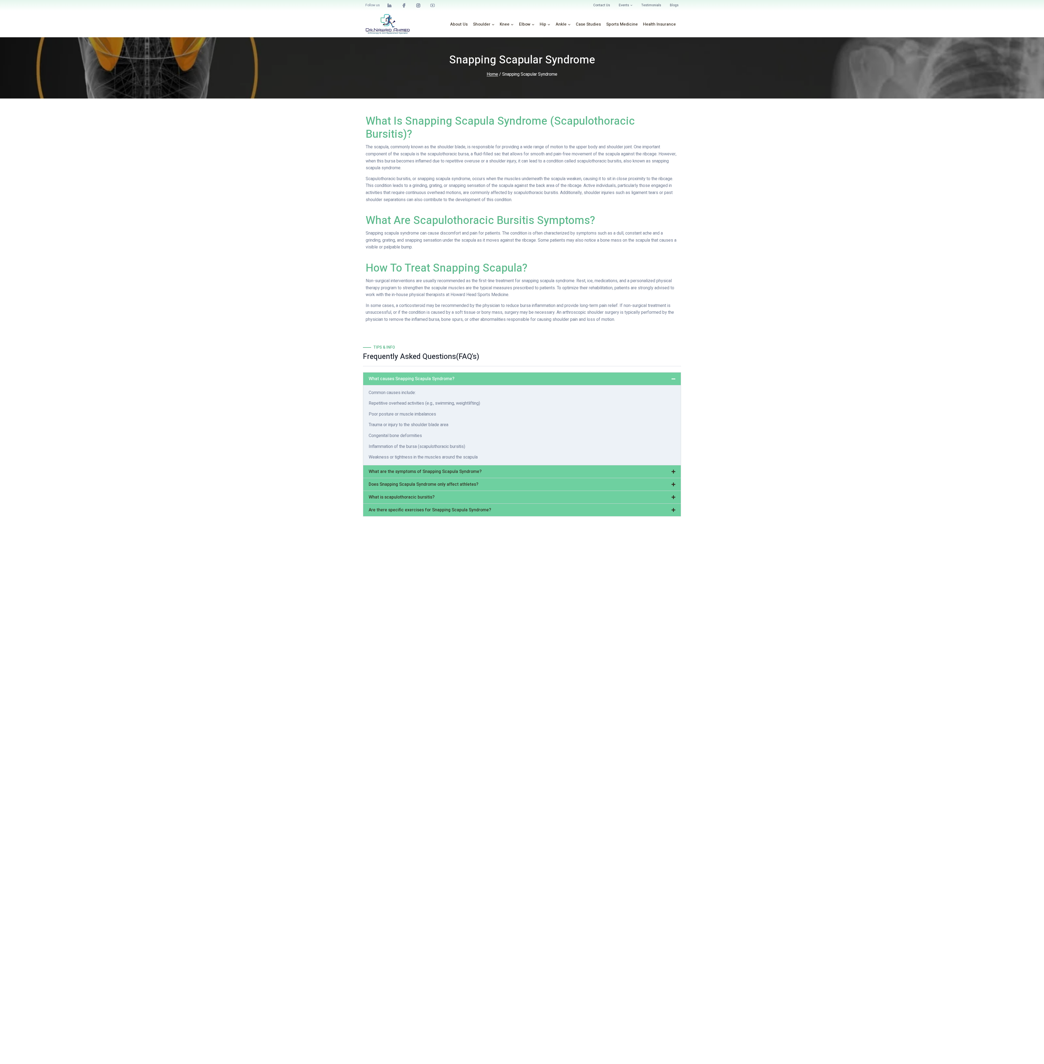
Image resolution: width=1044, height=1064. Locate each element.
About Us (459, 24)
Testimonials (651, 5)
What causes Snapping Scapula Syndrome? (411, 379)
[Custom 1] (404, 5)
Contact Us (601, 5)
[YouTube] (432, 5)
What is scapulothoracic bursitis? (401, 497)
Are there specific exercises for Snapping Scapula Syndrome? (430, 510)
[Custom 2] (418, 5)
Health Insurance (659, 24)
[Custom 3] (389, 5)
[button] (522, 379)
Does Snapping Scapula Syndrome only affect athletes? (423, 484)
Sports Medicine (622, 24)
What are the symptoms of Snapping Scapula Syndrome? (425, 471)
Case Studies (588, 24)
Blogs (674, 5)
